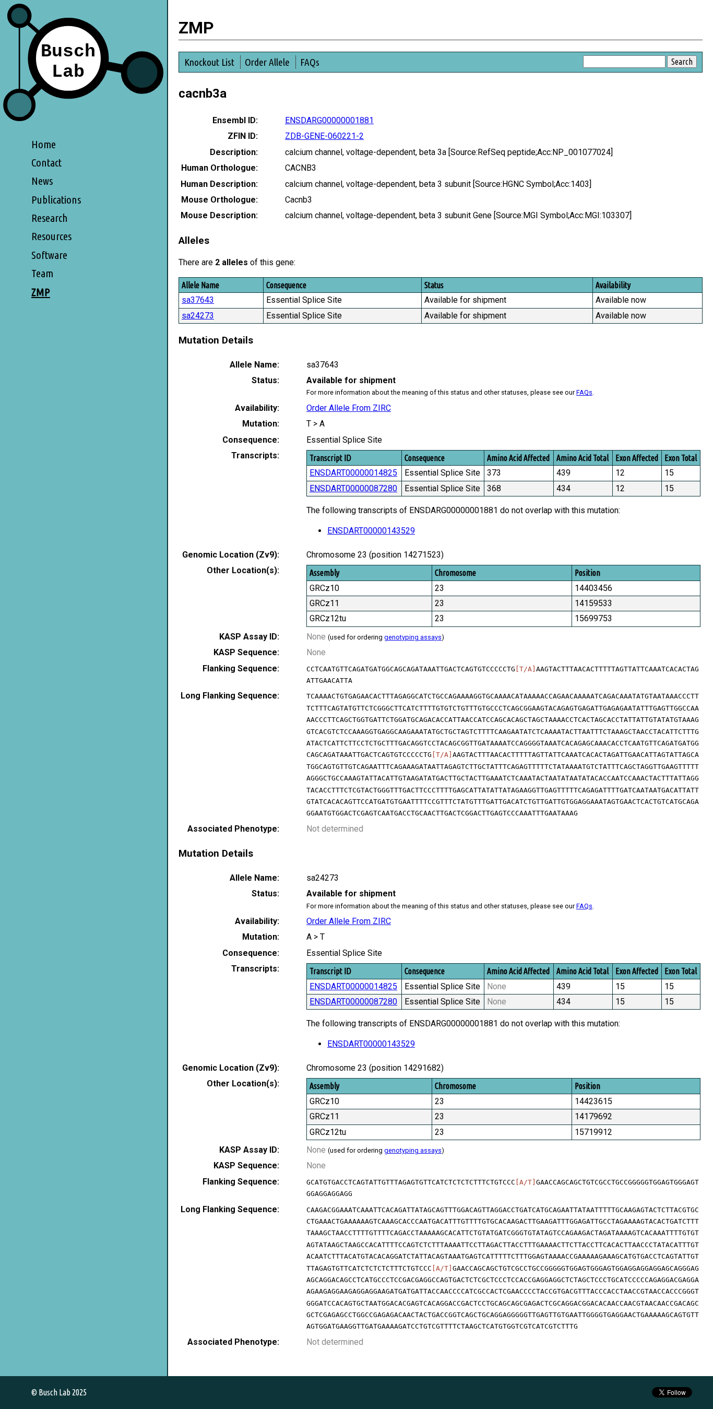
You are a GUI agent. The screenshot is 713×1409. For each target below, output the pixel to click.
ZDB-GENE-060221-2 (324, 136)
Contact (46, 163)
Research (49, 218)
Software (49, 255)
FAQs (309, 62)
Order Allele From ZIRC (348, 408)
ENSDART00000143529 (371, 531)
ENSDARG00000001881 (329, 120)
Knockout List (209, 62)
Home (43, 144)
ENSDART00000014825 (353, 473)
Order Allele (267, 62)
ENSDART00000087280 (353, 488)
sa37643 (198, 300)
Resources (51, 236)
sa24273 (198, 316)
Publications (56, 200)
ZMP (40, 292)
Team (42, 273)
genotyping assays (413, 637)
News (42, 181)
